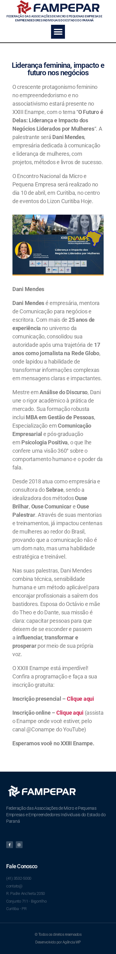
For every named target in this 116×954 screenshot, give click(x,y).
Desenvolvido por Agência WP (58, 942)
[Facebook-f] (9, 844)
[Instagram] (19, 844)
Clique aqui (80, 698)
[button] (58, 32)
